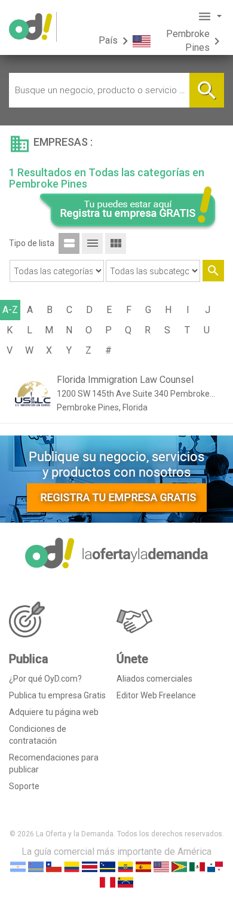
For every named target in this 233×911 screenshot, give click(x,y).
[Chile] (54, 866)
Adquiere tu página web (54, 712)
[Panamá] (215, 866)
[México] (197, 866)
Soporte (24, 786)
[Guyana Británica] (179, 866)
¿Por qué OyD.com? (45, 678)
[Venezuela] (125, 882)
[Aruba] (36, 866)
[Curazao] (107, 866)
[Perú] (107, 882)
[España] (143, 866)
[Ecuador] (125, 866)
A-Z (10, 309)
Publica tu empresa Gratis (57, 695)
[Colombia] (71, 866)
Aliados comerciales (154, 678)
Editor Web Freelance (156, 695)
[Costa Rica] (89, 866)
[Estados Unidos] (161, 866)
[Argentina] (18, 866)
